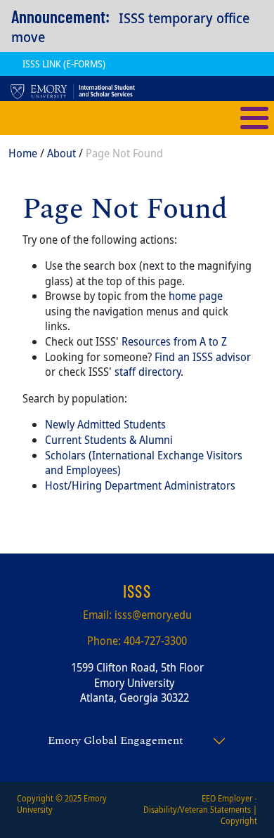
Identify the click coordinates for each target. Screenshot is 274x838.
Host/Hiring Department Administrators (140, 485)
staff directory (148, 371)
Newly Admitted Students (105, 424)
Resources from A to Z (174, 341)
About (61, 153)
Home (22, 153)
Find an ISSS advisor (203, 357)
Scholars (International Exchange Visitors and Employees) (143, 462)
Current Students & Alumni (109, 439)
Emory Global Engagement (115, 740)
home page (196, 295)
